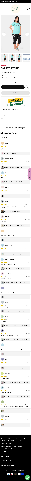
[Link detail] (1, 451)
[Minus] (3, 82)
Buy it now (15, 92)
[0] (28, 9)
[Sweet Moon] (15, 9)
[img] (4, 146)
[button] (27, 34)
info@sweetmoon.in (7, 448)
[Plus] (28, 82)
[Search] (25, 9)
